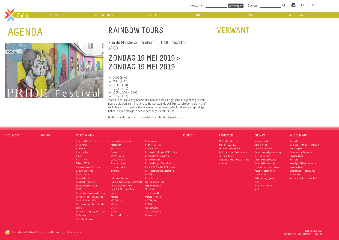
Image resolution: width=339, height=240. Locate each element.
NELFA (114, 204)
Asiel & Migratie (261, 145)
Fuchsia (114, 152)
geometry (292, 233)
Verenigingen (103, 15)
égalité (79, 208)
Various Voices (151, 208)
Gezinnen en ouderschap (265, 159)
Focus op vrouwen (262, 156)
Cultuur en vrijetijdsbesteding (267, 152)
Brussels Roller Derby (86, 182)
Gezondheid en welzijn (264, 163)
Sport (256, 189)
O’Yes (113, 208)
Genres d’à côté (117, 156)
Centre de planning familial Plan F (91, 193)
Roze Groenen (151, 178)
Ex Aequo (115, 148)
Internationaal (260, 174)
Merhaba (114, 196)
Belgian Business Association (89, 167)
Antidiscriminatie (262, 141)
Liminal (114, 193)
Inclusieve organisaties (264, 170)
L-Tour (113, 174)
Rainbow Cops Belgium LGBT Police (161, 152)
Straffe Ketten (151, 189)
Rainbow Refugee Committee (158, 163)
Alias (78, 156)
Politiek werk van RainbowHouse (233, 152)
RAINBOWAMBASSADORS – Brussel (160, 167)
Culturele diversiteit (263, 148)
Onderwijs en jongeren (264, 178)
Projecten (201, 15)
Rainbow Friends (152, 159)
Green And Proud (118, 163)
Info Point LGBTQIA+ (228, 145)
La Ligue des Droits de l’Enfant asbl (126, 182)
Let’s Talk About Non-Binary (123, 189)
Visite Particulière (153, 211)
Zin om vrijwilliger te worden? (303, 178)
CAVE (78, 189)
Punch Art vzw (151, 148)
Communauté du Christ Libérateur (91, 204)
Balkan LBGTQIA (83, 163)
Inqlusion (115, 170)
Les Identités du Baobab (121, 185)
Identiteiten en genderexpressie (268, 167)
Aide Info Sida (82, 152)
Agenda (55, 15)
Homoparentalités (118, 167)
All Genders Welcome (228, 141)
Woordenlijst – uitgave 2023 (302, 170)
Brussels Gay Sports (84, 178)
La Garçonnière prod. (120, 178)
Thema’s (249, 15)
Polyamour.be (151, 141)
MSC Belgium (116, 200)
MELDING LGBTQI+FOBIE (229, 148)
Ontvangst (12, 135)
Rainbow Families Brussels (157, 156)
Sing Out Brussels (153, 185)
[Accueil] (16, 15)
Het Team (294, 159)
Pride (256, 182)
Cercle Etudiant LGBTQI (86, 200)
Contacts (294, 141)
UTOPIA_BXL (151, 200)
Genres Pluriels (117, 159)
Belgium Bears (82, 174)
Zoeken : (253, 5)
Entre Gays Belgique (85, 219)
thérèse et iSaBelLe (154, 196)
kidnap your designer (313, 233)
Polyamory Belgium (119, 215)
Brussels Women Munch (86, 185)
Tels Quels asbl (152, 193)
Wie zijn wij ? (298, 15)
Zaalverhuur (295, 174)
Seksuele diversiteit (263, 185)
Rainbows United (226, 156)
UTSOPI (148, 204)
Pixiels (114, 211)
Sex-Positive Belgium (154, 182)
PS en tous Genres (153, 145)
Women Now (150, 215)
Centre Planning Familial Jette (89, 196)
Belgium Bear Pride (84, 170)
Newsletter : (197, 5)
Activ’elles (81, 148)
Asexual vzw (81, 159)
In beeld (152, 15)
